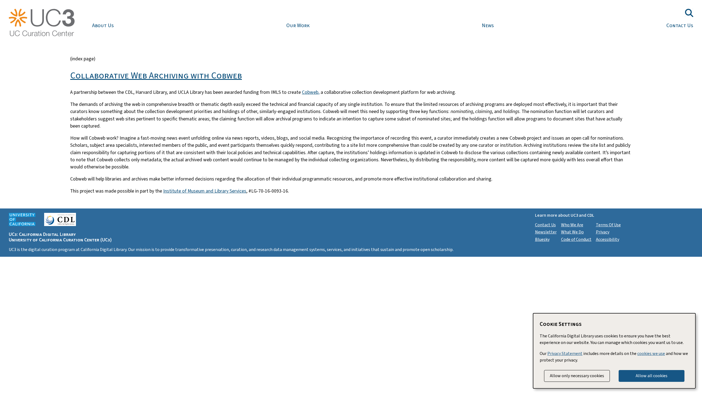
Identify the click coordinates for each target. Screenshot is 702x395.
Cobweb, (310, 92)
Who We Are (572, 225)
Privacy (602, 232)
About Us (103, 25)
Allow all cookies (651, 376)
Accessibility (607, 239)
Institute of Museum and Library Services (204, 191)
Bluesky (542, 239)
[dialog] (614, 350)
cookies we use (651, 354)
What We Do (572, 232)
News (488, 25)
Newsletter (546, 232)
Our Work (298, 25)
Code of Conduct (576, 239)
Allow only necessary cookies (577, 376)
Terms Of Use (608, 225)
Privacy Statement (564, 354)
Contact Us (679, 25)
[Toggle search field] (689, 13)
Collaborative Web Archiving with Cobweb (156, 75)
